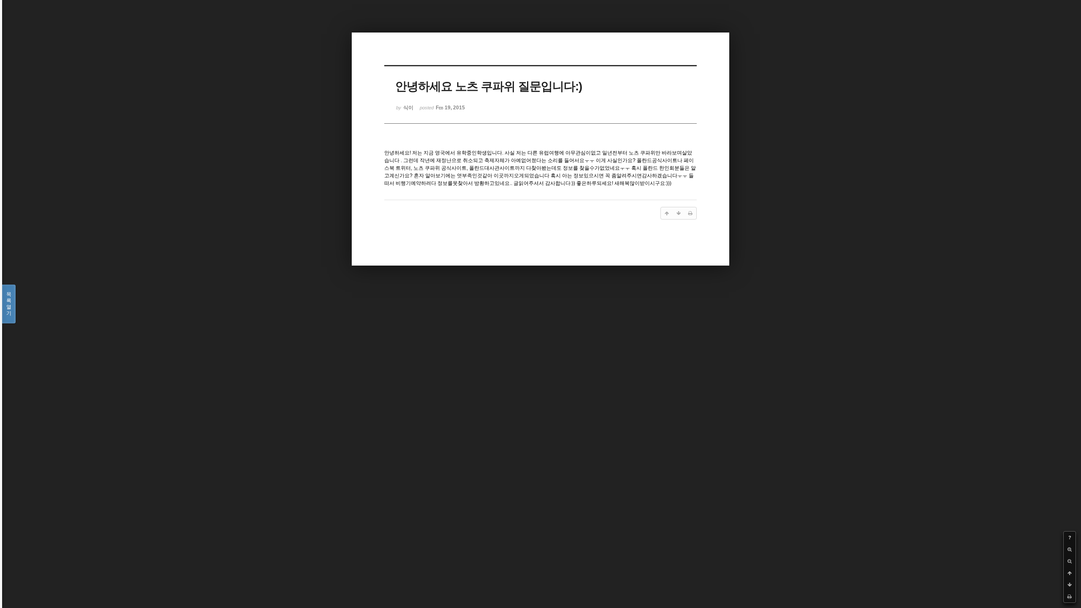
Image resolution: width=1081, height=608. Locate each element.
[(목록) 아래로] (1070, 585)
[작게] (1070, 561)
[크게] (1070, 549)
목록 (8, 303)
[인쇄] (1070, 597)
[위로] (1070, 573)
